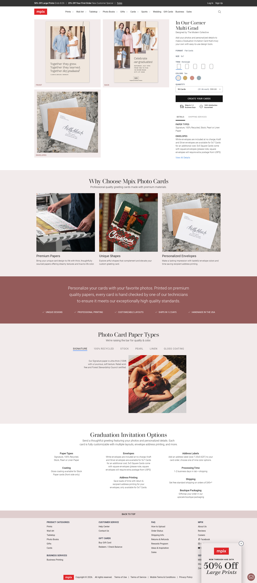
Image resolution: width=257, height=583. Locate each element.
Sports (144, 11)
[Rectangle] (179, 67)
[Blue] (199, 78)
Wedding (157, 11)
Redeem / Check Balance (110, 547)
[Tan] (178, 78)
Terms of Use (120, 577)
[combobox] (199, 89)
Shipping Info (157, 535)
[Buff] (192, 78)
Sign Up (219, 3)
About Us (202, 526)
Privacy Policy (185, 577)
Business (179, 11)
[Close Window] (241, 543)
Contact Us (104, 531)
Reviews (202, 531)
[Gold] (185, 78)
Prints (68, 11)
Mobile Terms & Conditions (162, 577)
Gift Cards (168, 11)
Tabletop (93, 11)
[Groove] (195, 67)
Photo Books (109, 11)
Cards (133, 11)
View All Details (183, 157)
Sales (119, 3)
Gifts (122, 11)
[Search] (219, 12)
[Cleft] (211, 67)
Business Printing (55, 559)
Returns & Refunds (160, 539)
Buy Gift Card (105, 542)
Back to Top (128, 514)
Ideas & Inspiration (160, 548)
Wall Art (80, 11)
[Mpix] (40, 12)
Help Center (104, 526)
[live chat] (251, 577)
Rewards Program (159, 543)
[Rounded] (187, 67)
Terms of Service (138, 577)
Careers (201, 535)
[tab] (180, 117)
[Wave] (203, 67)
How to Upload (158, 526)
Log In (210, 3)
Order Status (157, 531)
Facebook (205, 539)
